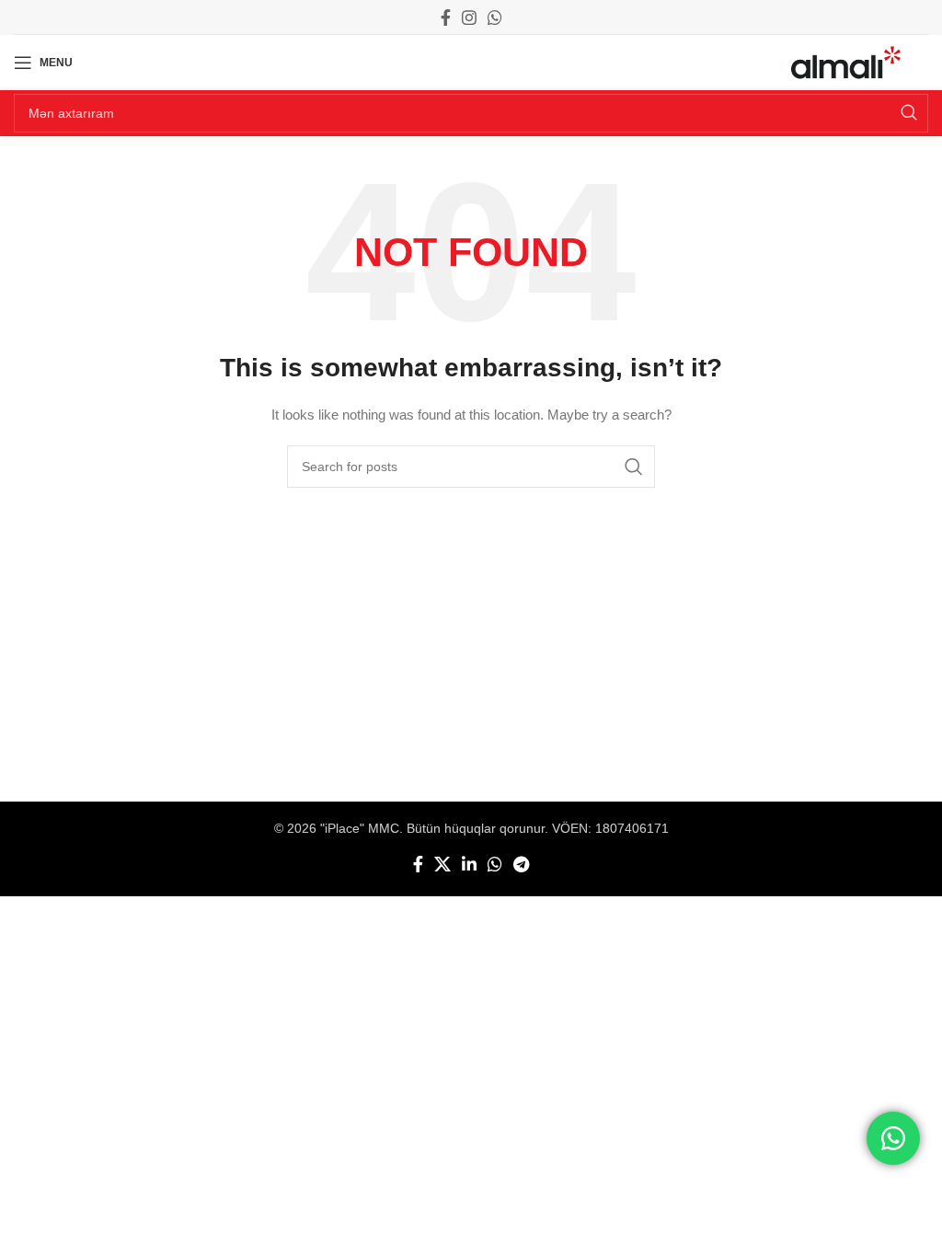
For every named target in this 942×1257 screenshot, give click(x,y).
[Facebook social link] (445, 17)
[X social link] (442, 864)
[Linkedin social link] (469, 864)
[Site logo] (846, 61)
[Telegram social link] (521, 864)
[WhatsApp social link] (495, 17)
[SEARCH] (909, 113)
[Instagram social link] (469, 17)
